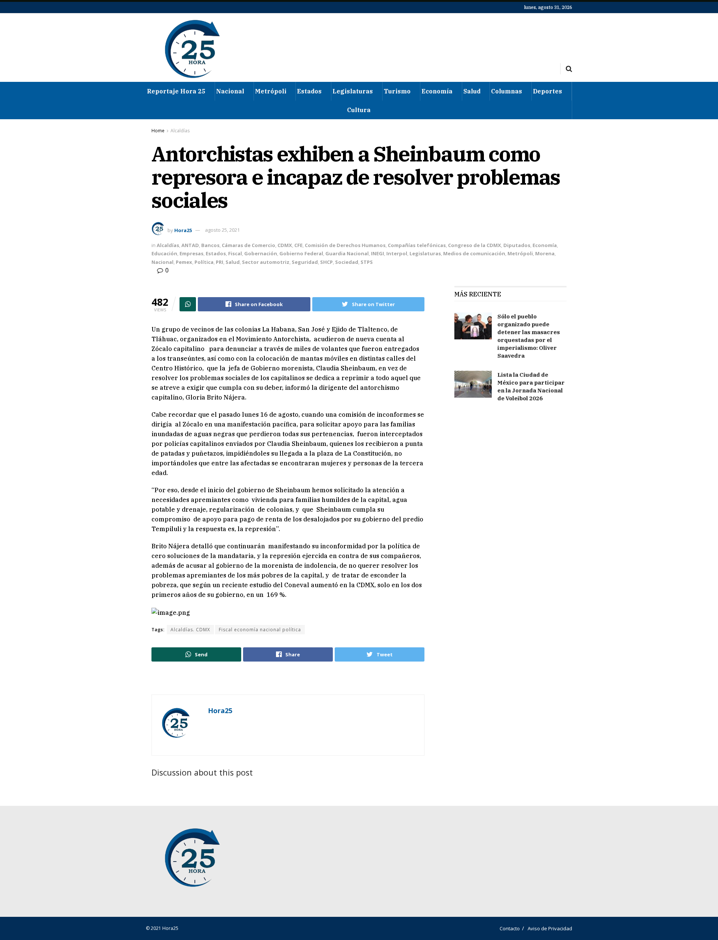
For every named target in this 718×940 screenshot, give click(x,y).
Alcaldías (180, 130)
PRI (219, 262)
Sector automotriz (265, 262)
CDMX (284, 245)
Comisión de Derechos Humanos (345, 245)
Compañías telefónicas (417, 245)
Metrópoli (270, 91)
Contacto (510, 928)
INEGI (377, 253)
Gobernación (260, 253)
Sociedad (346, 262)
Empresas (191, 253)
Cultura (359, 110)
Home (158, 130)
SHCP (326, 262)
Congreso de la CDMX (474, 245)
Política (204, 262)
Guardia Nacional (347, 253)
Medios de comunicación (474, 253)
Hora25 (183, 229)
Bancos (210, 245)
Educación (164, 253)
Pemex (184, 262)
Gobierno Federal (301, 253)
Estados (309, 91)
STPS (366, 262)
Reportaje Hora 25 (176, 91)
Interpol (396, 253)
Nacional (230, 91)
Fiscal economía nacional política (260, 629)
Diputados (516, 245)
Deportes (547, 91)
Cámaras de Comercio (248, 245)
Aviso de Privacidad (550, 928)
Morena (545, 253)
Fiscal (235, 253)
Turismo (397, 91)
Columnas (506, 91)
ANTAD (190, 245)
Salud (472, 91)
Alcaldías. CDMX (190, 629)
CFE (298, 245)
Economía (436, 91)
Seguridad (305, 262)
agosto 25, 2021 (222, 229)
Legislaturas (352, 91)
